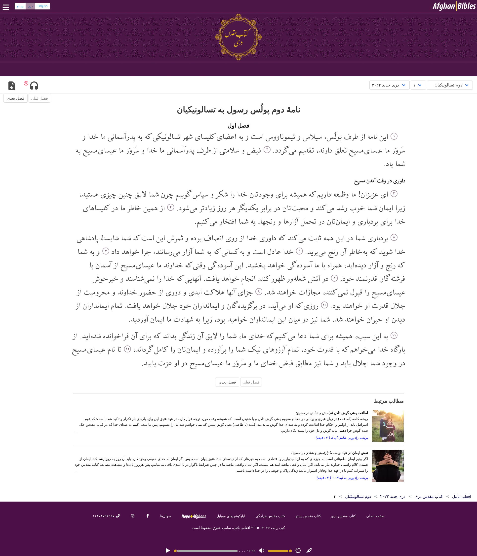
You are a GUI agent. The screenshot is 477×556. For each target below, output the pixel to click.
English (42, 6)
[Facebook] (147, 515)
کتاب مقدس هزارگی (270, 515)
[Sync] (309, 551)
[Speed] (298, 551)
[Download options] (11, 86)
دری (30, 6)
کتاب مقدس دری (343, 515)
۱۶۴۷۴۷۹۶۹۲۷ (104, 515)
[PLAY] (167, 551)
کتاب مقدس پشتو (308, 515)
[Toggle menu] (6, 7)
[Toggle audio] (33, 86)
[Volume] (262, 551)
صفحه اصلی (375, 515)
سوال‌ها (165, 515)
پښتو (20, 6)
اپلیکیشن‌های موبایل (230, 515)
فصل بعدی (15, 98)
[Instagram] (132, 515)
